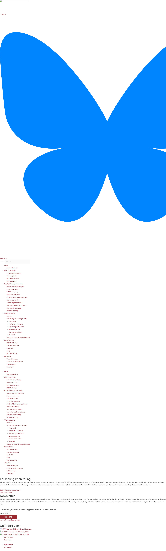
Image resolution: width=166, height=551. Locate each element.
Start (6, 265)
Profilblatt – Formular (16, 324)
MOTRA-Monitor (12, 343)
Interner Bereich (12, 268)
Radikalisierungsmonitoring (13, 284)
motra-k (9, 316)
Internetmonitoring (13, 300)
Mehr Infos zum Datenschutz (10, 520)
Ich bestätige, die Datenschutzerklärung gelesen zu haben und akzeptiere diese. (29, 510)
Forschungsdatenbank (16, 327)
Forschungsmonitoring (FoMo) (17, 319)
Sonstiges (10, 367)
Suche (2, 262)
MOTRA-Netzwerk (13, 278)
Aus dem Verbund (13, 345)
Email (2, 513)
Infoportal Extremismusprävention (18, 337)
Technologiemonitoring (14, 303)
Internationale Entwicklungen (16, 305)
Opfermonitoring (12, 311)
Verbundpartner (12, 276)
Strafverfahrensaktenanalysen (17, 297)
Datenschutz (8, 537)
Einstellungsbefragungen (15, 287)
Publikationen (9, 340)
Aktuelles (7, 356)
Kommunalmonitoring (14, 308)
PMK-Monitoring (12, 292)
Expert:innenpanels (13, 295)
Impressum (8, 540)
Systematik (12, 321)
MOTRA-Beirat (11, 281)
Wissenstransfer (9, 313)
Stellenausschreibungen (15, 361)
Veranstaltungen (12, 359)
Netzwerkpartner (14, 329)
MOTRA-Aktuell (12, 353)
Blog (8, 351)
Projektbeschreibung (14, 273)
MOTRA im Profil (10, 270)
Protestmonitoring (13, 289)
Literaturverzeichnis (15, 332)
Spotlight (10, 348)
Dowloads (12, 335)
